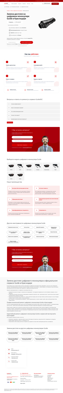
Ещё (32, 3)
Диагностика (49, 379)
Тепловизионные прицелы (38, 376)
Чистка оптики (26, 227)
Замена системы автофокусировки (26, 232)
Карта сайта (22, 383)
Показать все (10, 122)
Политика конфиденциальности (12, 376)
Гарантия (19, 3)
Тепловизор (7, 6)
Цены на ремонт (14, 3)
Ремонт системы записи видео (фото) (13, 232)
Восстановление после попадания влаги (27, 237)
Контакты (28, 3)
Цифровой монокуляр (24, 6)
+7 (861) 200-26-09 (14, 358)
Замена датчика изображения (54, 228)
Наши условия (9, 377)
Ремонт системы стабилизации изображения (13, 242)
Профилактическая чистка (13, 227)
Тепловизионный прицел (15, 6)
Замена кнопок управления (13, 236)
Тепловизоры (36, 375)
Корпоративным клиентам (52, 381)
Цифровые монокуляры (38, 377)
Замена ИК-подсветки (40, 227)
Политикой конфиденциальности (22, 45)
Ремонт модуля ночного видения (40, 232)
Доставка (24, 3)
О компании (49, 375)
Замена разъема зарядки (53, 236)
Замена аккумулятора (40, 236)
